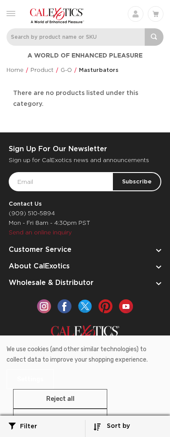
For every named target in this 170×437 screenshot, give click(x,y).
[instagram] (44, 306)
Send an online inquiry (40, 232)
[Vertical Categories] (11, 12)
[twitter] (85, 306)
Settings (30, 379)
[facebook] (64, 306)
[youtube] (126, 306)
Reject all (60, 399)
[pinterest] (105, 306)
